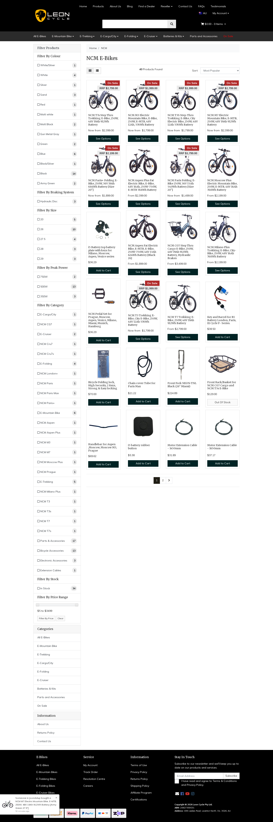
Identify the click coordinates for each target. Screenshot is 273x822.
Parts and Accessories (203, 36)
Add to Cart (103, 270)
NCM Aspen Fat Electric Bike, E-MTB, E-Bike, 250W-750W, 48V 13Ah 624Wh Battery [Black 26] (143, 252)
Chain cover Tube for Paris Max (141, 384)
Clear (60, 618)
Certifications (139, 799)
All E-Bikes (39, 36)
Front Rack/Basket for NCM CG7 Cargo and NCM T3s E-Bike (221, 385)
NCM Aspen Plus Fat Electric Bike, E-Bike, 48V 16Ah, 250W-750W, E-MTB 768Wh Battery (142, 185)
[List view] (97, 70)
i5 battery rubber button (139, 447)
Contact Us (185, 6)
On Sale (228, 36)
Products (98, 6)
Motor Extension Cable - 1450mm (182, 447)
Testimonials (218, 6)
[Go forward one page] (169, 480)
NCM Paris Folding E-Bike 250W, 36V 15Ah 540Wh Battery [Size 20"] (181, 185)
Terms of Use (139, 765)
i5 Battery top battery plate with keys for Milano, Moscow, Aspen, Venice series (101, 252)
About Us (115, 6)
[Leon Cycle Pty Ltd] (51, 15)
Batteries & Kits (172, 36)
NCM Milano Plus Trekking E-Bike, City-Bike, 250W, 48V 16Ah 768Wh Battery (221, 252)
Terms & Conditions (225, 781)
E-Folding (130, 36)
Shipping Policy (140, 785)
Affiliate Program (141, 792)
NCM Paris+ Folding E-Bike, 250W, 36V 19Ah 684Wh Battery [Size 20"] (103, 185)
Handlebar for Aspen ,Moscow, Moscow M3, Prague (102, 447)
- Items (214, 24)
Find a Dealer (147, 6)
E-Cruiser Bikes (45, 792)
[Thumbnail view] (90, 70)
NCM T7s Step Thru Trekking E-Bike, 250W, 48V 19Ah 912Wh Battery (103, 119)
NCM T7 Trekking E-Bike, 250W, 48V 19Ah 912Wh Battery (181, 320)
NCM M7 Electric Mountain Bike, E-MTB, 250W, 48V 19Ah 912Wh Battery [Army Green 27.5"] (36, 804)
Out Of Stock (222, 402)
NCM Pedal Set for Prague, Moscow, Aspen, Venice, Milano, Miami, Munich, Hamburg (102, 320)
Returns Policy (45, 732)
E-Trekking (86, 36)
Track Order (90, 772)
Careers (88, 785)
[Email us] (177, 793)
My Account (220, 13)
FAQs (201, 6)
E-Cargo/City (108, 36)
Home (83, 6)
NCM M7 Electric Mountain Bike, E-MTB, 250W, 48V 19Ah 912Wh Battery (222, 119)
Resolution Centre (94, 779)
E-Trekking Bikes (46, 779)
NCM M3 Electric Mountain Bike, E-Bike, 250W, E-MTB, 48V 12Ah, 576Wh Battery (142, 119)
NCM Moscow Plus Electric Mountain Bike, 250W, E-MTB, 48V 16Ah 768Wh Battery (222, 185)
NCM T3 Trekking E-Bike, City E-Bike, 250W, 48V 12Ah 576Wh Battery (142, 320)
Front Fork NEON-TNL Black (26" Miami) (182, 384)
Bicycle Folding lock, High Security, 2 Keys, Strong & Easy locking (102, 385)
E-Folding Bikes (45, 785)
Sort (195, 70)
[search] (172, 24)
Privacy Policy (139, 772)
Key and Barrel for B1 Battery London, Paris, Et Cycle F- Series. (221, 320)
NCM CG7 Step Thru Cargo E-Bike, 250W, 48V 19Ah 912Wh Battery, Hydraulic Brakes (180, 252)
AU (204, 13)
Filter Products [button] (48, 48)
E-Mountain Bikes (46, 772)
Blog (130, 6)
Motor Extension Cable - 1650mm (222, 447)
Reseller (165, 6)
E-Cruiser (149, 36)
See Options (103, 138)
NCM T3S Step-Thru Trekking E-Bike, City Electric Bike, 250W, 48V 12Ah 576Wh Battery (183, 119)
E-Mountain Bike (62, 36)
